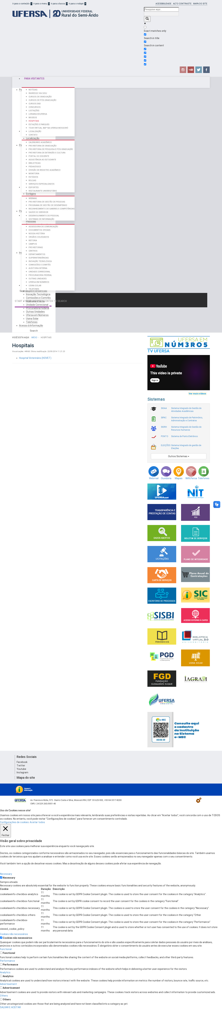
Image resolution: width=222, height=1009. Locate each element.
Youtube (21, 769)
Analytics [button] (5, 972)
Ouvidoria (166, 478)
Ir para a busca (58, 3)
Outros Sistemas (178, 456)
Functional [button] (6, 949)
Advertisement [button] (8, 984)
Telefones (203, 478)
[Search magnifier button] (147, 19)
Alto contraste (182, 3)
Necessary (9, 877)
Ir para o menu (40, 3)
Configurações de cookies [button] (14, 822)
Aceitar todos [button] (37, 822)
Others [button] (4, 995)
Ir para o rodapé (76, 3)
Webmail (154, 478)
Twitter (21, 765)
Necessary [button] (6, 874)
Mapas (178, 478)
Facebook (22, 762)
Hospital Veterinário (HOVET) (35, 358)
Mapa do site (200, 3)
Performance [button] (7, 960)
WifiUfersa (191, 478)
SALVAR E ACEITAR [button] (10, 1007)
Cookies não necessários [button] (14, 934)
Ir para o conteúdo (20, 3)
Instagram (22, 772)
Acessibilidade (163, 3)
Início (34, 337)
